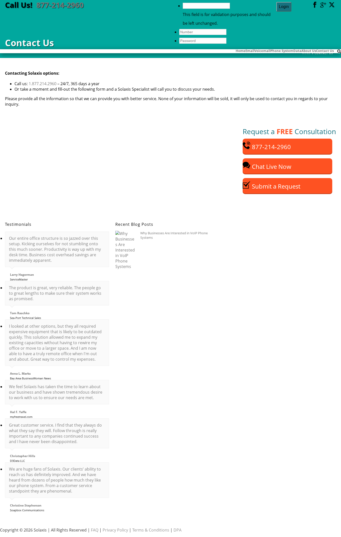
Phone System (281, 50)
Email (249, 50)
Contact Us (325, 50)
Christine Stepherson (25, 505)
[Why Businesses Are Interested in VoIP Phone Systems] (125, 250)
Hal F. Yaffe (18, 412)
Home (240, 50)
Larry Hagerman (22, 274)
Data (297, 50)
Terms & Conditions (150, 530)
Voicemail (262, 50)
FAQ (94, 530)
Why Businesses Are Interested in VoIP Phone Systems (174, 235)
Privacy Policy (115, 530)
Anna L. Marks (20, 373)
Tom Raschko (19, 313)
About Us (308, 50)
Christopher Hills (22, 456)
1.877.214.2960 (42, 83)
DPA (177, 530)
